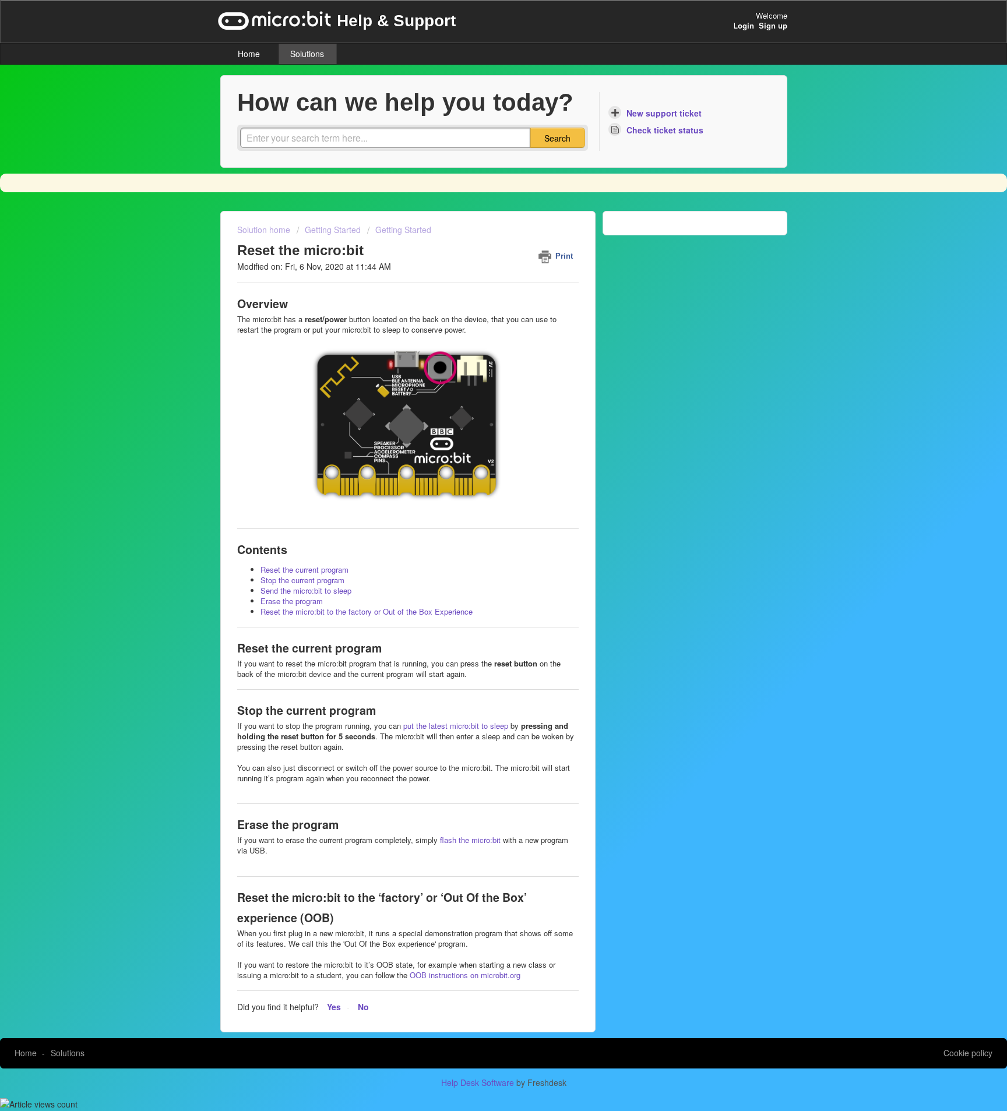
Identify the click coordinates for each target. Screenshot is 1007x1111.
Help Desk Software (478, 1082)
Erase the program (291, 600)
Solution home (265, 229)
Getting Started (333, 229)
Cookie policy (967, 1053)
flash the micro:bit (470, 839)
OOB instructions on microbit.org (465, 974)
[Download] (482, 412)
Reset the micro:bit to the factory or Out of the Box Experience (366, 611)
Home (249, 53)
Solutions (307, 53)
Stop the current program (302, 580)
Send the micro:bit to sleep (305, 590)
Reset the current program (304, 569)
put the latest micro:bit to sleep (455, 725)
